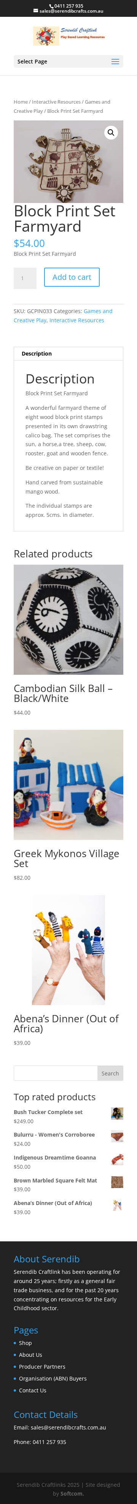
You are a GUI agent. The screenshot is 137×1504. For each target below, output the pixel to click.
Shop (25, 1342)
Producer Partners (42, 1366)
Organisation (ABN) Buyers (53, 1378)
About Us (30, 1354)
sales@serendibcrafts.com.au (68, 1427)
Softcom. (72, 1493)
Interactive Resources (56, 101)
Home (21, 101)
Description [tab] (37, 353)
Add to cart (72, 277)
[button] (111, 133)
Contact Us (32, 1390)
